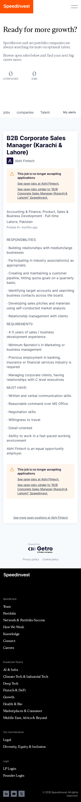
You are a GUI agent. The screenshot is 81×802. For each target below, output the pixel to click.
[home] (16, 6)
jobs (6, 112)
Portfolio (9, 613)
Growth (8, 697)
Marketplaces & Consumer (22, 711)
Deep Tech (10, 683)
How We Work (13, 627)
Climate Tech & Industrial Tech (25, 676)
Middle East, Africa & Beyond (25, 718)
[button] (74, 6)
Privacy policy (31, 559)
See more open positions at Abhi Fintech (40, 517)
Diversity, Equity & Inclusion (24, 746)
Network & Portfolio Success (24, 620)
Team (7, 606)
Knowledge (11, 634)
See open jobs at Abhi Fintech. (38, 183)
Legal (7, 740)
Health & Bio (12, 704)
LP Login (9, 768)
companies (25, 112)
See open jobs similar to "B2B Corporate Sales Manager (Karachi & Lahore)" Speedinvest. (42, 193)
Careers (8, 648)
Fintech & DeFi (14, 690)
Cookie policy (51, 559)
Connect (9, 641)
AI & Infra (10, 670)
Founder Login (13, 775)
